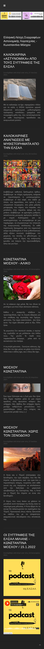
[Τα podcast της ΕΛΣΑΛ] (11, 15)
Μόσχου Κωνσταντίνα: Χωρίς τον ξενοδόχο (21, 431)
